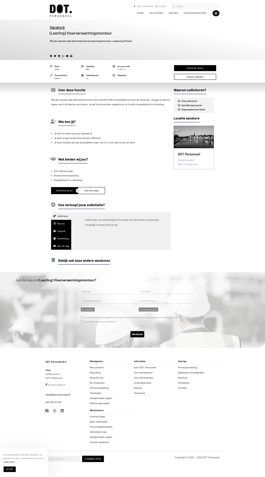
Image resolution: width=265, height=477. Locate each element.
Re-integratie (97, 382)
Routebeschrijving (56, 384)
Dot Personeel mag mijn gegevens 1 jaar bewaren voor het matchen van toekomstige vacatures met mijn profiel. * (132, 317)
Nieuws (173, 13)
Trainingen (95, 392)
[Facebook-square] (46, 410)
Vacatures (156, 13)
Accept (9, 469)
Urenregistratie (142, 382)
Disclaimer (184, 382)
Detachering (96, 377)
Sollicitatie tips (98, 431)
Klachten (183, 377)
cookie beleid (8, 462)
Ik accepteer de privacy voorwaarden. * (101, 321)
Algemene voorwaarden (191, 372)
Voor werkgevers (195, 13)
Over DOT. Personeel (145, 367)
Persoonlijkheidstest (101, 426)
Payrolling (95, 372)
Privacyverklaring (187, 367)
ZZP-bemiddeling (99, 387)
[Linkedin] (62, 410)
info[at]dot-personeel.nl (58, 394)
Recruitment (97, 367)
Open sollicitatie (99, 421)
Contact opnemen (99, 442)
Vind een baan (97, 416)
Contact (182, 387)
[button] (216, 13)
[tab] (61, 216)
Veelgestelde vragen (101, 398)
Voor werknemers (143, 377)
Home (140, 13)
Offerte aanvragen (100, 403)
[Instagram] (54, 410)
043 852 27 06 (53, 402)
